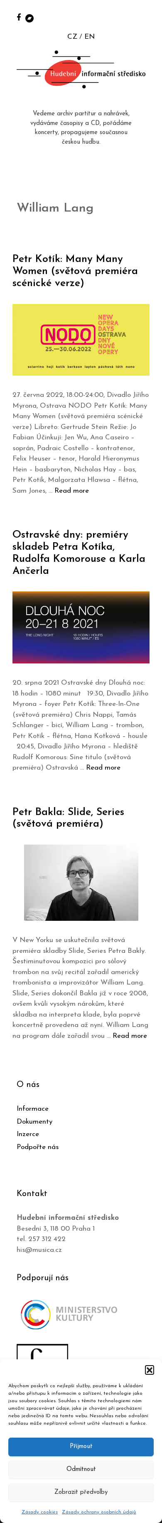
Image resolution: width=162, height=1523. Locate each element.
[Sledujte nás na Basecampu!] (29, 17)
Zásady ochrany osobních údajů (99, 1512)
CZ (72, 36)
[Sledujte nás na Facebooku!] (19, 16)
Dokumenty (34, 1121)
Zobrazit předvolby (81, 1492)
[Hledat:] (147, 17)
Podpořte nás (38, 1147)
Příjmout (81, 1446)
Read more (71, 490)
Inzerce (28, 1134)
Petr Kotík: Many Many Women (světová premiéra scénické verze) (75, 271)
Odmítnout (81, 1469)
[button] (149, 1370)
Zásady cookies (40, 1512)
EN (89, 36)
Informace (33, 1108)
